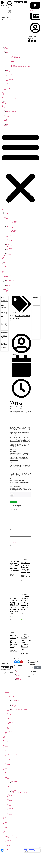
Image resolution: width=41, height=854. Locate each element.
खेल (2, 92)
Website (11, 533)
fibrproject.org (14, 56)
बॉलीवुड (5, 96)
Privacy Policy (19, 673)
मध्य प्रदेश (6, 48)
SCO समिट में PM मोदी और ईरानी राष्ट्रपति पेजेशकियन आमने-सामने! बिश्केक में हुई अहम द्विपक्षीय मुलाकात (25, 603)
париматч (8, 121)
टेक (4, 107)
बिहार (5, 46)
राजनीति (5, 120)
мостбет (8, 119)
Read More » (12, 573)
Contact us (18, 670)
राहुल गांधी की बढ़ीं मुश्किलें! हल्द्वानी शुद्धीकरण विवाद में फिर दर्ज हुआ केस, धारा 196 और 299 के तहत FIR (14, 566)
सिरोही (7, 52)
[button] (10, 4)
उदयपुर (7, 67)
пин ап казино (9, 108)
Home (17, 667)
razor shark (11, 82)
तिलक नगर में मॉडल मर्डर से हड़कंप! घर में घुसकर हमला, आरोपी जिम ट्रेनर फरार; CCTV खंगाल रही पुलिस (4, 314)
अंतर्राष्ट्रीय (4, 91)
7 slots (7, 116)
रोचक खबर (6, 110)
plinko (10, 76)
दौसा (7, 70)
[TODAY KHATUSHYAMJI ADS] (36, 306)
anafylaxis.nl (11, 53)
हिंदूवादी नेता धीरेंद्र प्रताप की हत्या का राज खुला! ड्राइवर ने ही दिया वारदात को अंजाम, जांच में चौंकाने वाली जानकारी (14, 641)
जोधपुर (7, 85)
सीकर (7, 60)
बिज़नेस (3, 102)
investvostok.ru (12, 61)
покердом (11, 79)
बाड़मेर (7, 73)
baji (7, 124)
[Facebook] (29, 40)
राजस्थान (5, 51)
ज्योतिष (5, 101)
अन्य (2, 106)
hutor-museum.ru (14, 58)
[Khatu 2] (20, 416)
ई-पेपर (3, 105)
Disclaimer (18, 671)
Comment (12, 511)
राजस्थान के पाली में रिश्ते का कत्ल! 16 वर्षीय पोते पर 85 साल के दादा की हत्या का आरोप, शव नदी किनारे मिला (4, 335)
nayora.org (13, 62)
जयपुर (7, 87)
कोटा (7, 84)
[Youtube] (35, 40)
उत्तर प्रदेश (6, 47)
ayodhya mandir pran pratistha (10, 98)
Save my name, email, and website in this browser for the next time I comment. (20, 539)
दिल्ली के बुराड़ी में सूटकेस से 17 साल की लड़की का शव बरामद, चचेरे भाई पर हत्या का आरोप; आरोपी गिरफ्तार (4, 324)
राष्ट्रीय (3, 44)
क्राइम (5, 117)
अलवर (7, 83)
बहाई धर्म (5, 99)
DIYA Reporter (21, 494)
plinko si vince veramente (11, 111)
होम (2, 43)
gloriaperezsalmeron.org (16, 57)
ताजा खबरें (17, 312)
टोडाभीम (10, 88)
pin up (10, 69)
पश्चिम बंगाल (6, 49)
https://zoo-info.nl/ (10, 114)
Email (11, 529)
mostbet (10, 74)
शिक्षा (5, 115)
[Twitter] (32, 40)
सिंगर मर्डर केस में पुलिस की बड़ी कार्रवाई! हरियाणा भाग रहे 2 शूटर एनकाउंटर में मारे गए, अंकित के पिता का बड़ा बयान (4, 303)
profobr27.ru (13, 64)
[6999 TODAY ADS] (36, 301)
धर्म (2, 97)
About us (18, 669)
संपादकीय (5, 125)
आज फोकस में (6, 123)
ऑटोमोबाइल (6, 103)
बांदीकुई (10, 71)
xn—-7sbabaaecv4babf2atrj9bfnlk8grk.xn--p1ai (20, 66)
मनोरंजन (3, 94)
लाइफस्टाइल (6, 112)
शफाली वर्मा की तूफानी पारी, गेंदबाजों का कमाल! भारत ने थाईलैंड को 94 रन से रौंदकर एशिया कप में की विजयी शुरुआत (26, 643)
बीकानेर (7, 78)
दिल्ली (5, 89)
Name (11, 525)
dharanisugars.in (14, 55)
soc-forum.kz (13, 65)
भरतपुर (7, 75)
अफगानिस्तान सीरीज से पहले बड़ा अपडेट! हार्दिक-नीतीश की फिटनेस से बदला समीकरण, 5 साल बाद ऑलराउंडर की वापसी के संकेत (14, 605)
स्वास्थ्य (3, 93)
